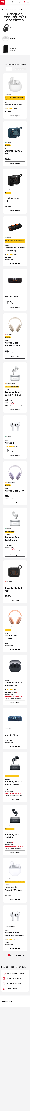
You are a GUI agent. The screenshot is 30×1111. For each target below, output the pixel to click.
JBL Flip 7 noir (11, 296)
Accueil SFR (2, 2)
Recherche (13, 2)
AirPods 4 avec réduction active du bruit (14, 934)
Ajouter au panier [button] (15, 116)
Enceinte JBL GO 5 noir (13, 200)
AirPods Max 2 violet (14, 491)
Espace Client (24, 2)
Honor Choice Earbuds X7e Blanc (14, 888)
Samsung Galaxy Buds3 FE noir (13, 684)
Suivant (20, 955)
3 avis (15, 254)
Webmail (20, 2)
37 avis (16, 446)
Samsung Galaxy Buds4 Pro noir (13, 783)
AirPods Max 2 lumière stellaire (12, 344)
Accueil (4, 9)
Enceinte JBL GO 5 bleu (13, 152)
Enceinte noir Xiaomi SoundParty (15, 249)
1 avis (15, 108)
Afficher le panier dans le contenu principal (16, 2)
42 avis (16, 939)
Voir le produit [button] (15, 357)
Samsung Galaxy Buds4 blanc (13, 538)
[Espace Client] (24, 2)
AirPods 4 (9, 443)
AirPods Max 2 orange (11, 637)
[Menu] (28, 2)
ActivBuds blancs (13, 104)
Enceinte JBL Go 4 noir (13, 589)
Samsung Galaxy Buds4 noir (13, 836)
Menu (27, 2)
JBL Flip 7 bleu (11, 735)
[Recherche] (13, 2)
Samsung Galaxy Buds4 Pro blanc (13, 393)
